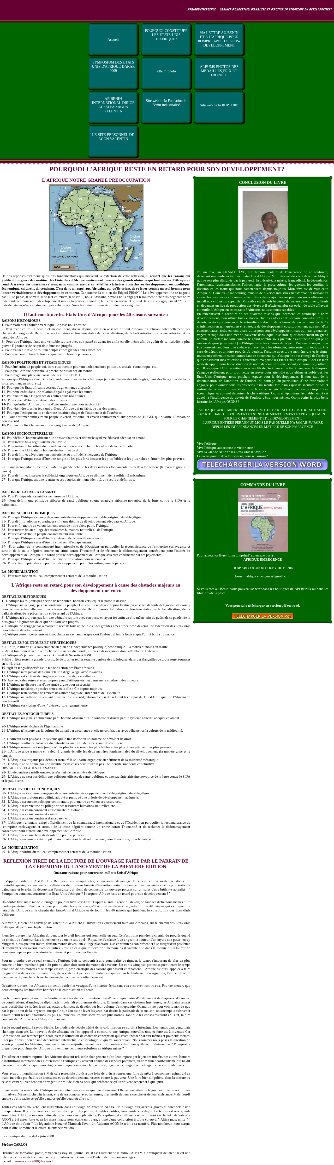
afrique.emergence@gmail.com (268, 576)
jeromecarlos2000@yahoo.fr (34, 1161)
